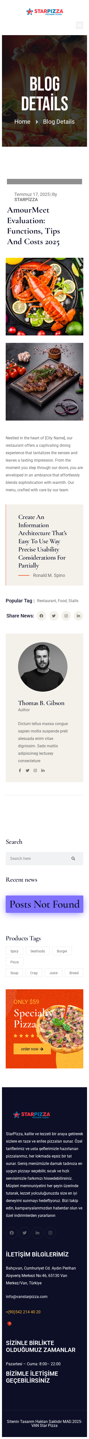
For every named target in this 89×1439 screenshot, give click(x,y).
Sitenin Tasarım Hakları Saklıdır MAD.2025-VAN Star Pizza (44, 1423)
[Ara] (73, 858)
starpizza (26, 199)
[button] (79, 25)
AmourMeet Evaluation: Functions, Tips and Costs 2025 (33, 225)
